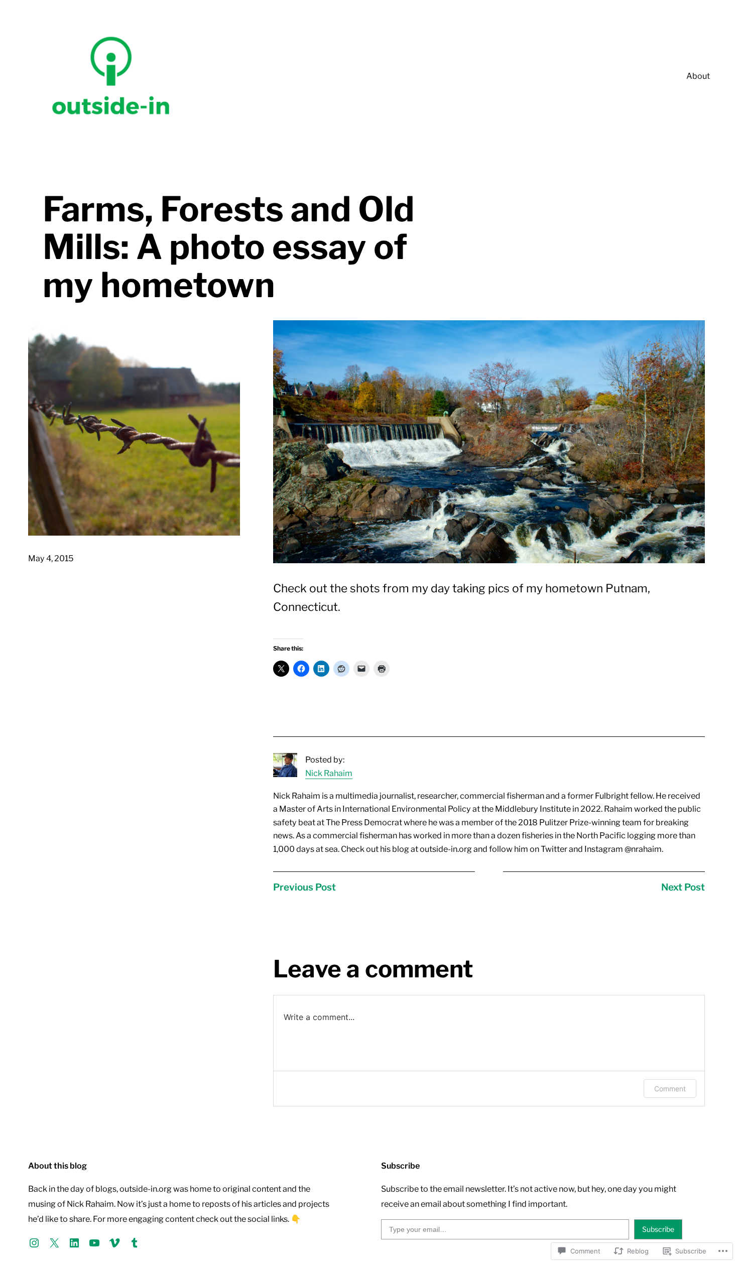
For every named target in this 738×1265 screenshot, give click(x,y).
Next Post (683, 887)
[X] (54, 1243)
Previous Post (304, 887)
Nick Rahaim (328, 773)
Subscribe (658, 1229)
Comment (670, 1088)
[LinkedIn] (74, 1243)
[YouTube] (94, 1243)
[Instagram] (34, 1243)
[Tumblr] (135, 1243)
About (698, 76)
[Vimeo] (114, 1243)
